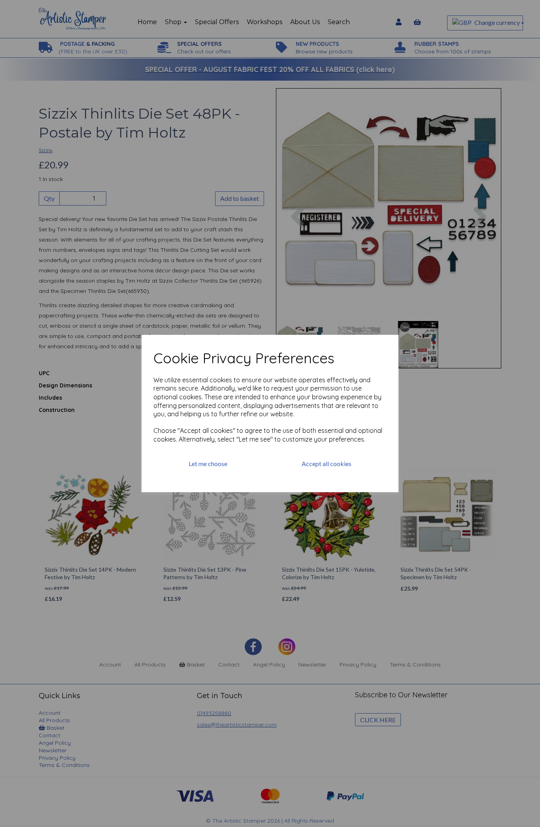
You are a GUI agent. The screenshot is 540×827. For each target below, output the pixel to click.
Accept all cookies (326, 463)
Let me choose (208, 463)
